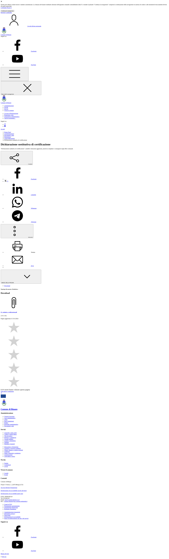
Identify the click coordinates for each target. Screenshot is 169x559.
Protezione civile (8, 115)
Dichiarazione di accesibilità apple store (12, 493)
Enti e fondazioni (9, 421)
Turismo (6, 442)
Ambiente (7, 451)
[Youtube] (5, 126)
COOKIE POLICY (6, 8)
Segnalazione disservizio (11, 507)
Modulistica (7, 137)
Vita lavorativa (8, 436)
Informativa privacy (9, 513)
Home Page (7, 132)
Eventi (6, 475)
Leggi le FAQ (8, 504)
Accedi (3, 129)
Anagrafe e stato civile (10, 433)
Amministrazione (9, 134)
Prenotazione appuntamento (12, 506)
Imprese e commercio (10, 437)
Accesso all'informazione (11, 113)
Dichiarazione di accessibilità (12, 517)
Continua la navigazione (7, 11)
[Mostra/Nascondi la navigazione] (15, 74)
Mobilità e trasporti (9, 444)
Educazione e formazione (11, 447)
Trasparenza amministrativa (11, 116)
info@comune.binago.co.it (12, 500)
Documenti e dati (9, 135)
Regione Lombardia (6, 12)
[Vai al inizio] (1, 393)
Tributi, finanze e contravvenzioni (13, 450)
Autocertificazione (9, 138)
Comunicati (7, 465)
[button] (9, 106)
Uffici (5, 419)
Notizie (6, 463)
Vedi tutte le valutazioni (7, 391)
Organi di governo (9, 416)
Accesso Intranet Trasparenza (9, 487)
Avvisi (6, 466)
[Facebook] (5, 124)
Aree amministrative (9, 418)
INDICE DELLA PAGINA (7, 282)
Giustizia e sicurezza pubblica (12, 448)
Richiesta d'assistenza (10, 509)
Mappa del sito (5, 554)
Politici (6, 423)
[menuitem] (20, 179)
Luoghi (6, 473)
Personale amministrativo (11, 424)
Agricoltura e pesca (9, 456)
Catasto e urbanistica (10, 440)
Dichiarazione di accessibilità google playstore (14, 490)
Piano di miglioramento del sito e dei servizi (16, 518)
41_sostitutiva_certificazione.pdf (9, 312)
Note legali (7, 515)
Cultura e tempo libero (10, 434)
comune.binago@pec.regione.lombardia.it (15, 501)
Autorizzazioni (8, 455)
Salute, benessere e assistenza (12, 453)
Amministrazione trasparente (12, 512)
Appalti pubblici (8, 439)
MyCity (4, 557)
